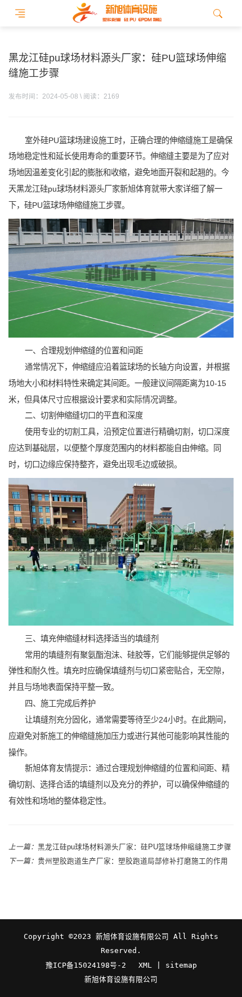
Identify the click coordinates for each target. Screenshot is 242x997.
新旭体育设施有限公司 (121, 979)
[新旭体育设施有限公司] (116, 13)
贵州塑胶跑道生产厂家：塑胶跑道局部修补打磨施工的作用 (133, 861)
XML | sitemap (167, 965)
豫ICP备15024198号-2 (86, 965)
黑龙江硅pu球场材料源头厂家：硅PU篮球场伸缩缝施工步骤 (134, 847)
